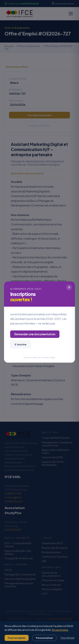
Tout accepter (17, 637)
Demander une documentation (34, 334)
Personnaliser (44, 637)
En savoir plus (60, 629)
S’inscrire (20, 344)
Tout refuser (67, 637)
